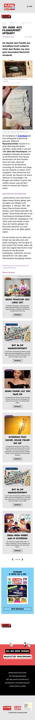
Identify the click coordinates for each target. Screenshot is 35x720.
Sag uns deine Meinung (17, 651)
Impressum (13, 672)
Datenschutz (24, 679)
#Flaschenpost (7, 266)
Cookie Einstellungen (17, 686)
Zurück (5, 16)
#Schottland (11, 268)
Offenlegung (22, 672)
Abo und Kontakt (12, 679)
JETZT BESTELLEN (17, 609)
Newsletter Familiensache (17, 656)
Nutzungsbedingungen (17, 676)
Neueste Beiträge (4, 23)
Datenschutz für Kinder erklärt (17, 683)
